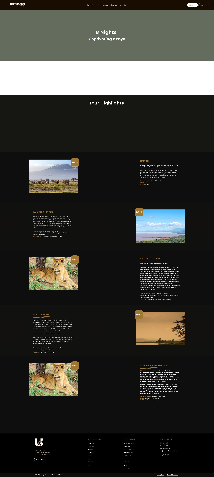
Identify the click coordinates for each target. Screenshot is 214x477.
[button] (91, 5)
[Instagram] (163, 455)
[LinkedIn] (168, 455)
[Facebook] (160, 455)
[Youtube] (165, 455)
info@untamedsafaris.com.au (168, 451)
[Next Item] (75, 176)
